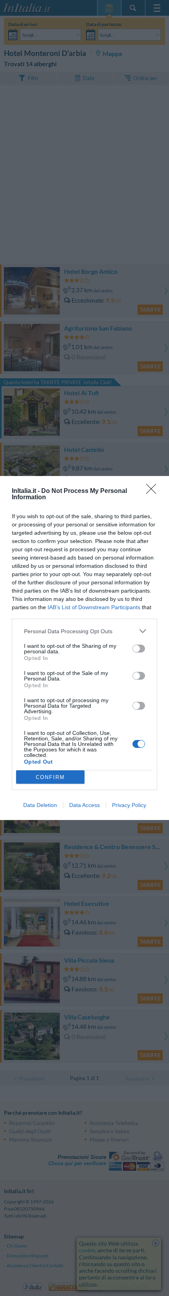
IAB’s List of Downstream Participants (94, 607)
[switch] (138, 649)
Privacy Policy (129, 805)
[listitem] (84, 631)
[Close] (153, 491)
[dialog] (84, 648)
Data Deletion (40, 805)
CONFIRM (50, 777)
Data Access (84, 805)
